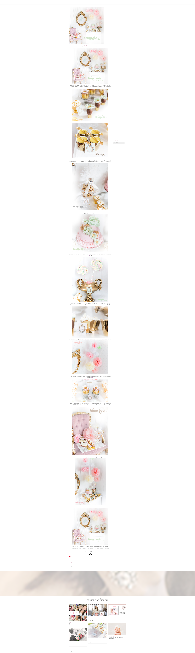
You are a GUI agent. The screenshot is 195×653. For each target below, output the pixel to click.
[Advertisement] (119, 26)
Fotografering (111, 636)
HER (90, 255)
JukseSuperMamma (112, 617)
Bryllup (70, 642)
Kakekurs (70, 622)
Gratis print (91, 639)
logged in (74, 566)
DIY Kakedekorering (92, 618)
